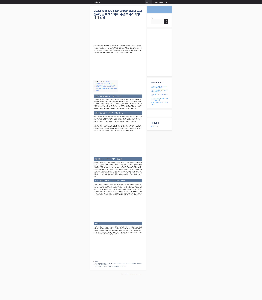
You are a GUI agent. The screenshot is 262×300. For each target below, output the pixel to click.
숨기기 (107, 81)
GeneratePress (137, 274)
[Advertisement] (117, 32)
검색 (152, 18)
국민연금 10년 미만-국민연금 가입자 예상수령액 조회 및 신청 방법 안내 (110, 266)
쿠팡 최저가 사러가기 (158, 2)
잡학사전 (96, 2)
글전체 (147, 2)
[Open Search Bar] (167, 2)
